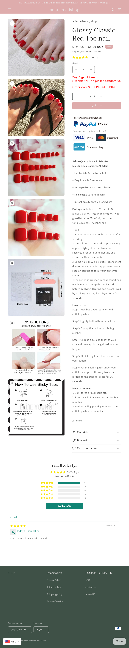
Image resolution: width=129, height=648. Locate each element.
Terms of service (55, 601)
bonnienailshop (21, 641)
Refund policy (54, 587)
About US (90, 594)
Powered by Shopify (37, 641)
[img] (18, 526)
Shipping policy (55, 594)
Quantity (76, 63)
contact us (90, 587)
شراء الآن (97, 105)
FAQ (87, 580)
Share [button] (79, 421)
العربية (39, 629)
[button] (9, 9)
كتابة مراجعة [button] (64, 505)
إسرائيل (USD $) (18, 629)
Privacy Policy (54, 580)
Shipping (76, 52)
